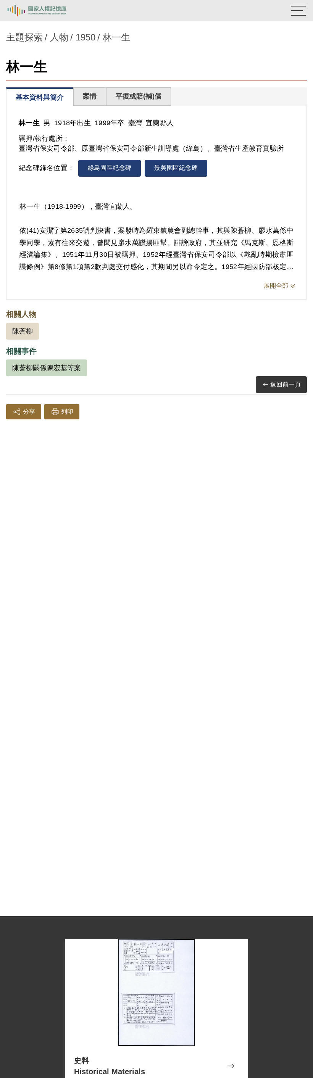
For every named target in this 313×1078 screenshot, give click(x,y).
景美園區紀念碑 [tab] (176, 167)
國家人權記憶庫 (44, 10)
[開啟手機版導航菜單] (298, 10)
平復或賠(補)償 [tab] (138, 96)
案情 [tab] (90, 96)
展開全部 (276, 285)
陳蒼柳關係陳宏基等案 (46, 368)
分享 (29, 411)
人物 (59, 37)
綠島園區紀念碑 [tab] (109, 167)
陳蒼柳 (22, 331)
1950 (85, 37)
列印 (67, 411)
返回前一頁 (285, 384)
